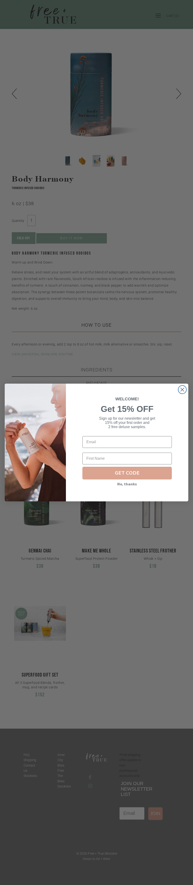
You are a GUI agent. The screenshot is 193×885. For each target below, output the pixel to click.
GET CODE (127, 473)
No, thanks (127, 484)
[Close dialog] (182, 390)
